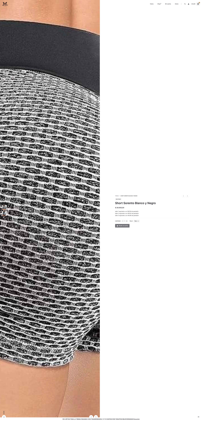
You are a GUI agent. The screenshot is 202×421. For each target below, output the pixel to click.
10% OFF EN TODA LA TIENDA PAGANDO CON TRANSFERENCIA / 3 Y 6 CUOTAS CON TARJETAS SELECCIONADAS (97, 419)
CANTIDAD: (118, 221)
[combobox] (137, 221)
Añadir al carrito (123, 225)
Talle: (131, 221)
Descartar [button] (137, 419)
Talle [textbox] (135, 221)
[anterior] (183, 195)
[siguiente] (187, 195)
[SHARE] (4, 417)
